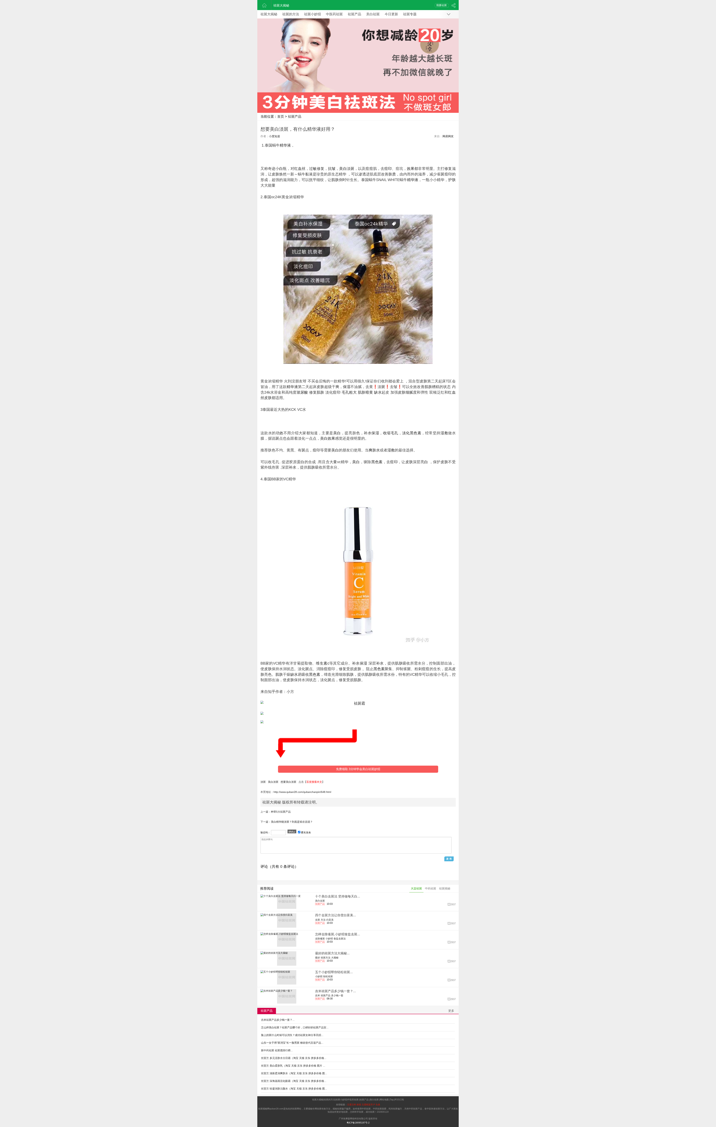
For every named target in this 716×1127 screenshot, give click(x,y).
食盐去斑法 (340, 938)
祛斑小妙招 (312, 14)
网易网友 (448, 136)
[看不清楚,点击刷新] (292, 831)
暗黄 (369, 392)
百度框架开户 (368, 1104)
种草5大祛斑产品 (281, 811)
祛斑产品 (354, 14)
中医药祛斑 (334, 14)
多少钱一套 (337, 995)
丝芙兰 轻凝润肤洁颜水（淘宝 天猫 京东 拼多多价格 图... (294, 1088)
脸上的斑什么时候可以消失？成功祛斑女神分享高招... (292, 1035)
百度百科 (351, 1104)
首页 (280, 116)
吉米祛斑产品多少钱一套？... (278, 1019)
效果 (410, 169)
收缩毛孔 (390, 433)
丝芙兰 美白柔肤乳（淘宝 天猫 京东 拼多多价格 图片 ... (293, 1065)
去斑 (317, 919)
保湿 (346, 387)
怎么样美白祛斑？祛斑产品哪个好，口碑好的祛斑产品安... (295, 1027)
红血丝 (299, 169)
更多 (451, 1010)
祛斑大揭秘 (281, 5)
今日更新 (391, 14)
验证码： (265, 832)
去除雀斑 (320, 938)
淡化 (406, 433)
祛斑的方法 (290, 14)
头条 (378, 1104)
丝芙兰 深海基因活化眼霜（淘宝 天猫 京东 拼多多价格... (293, 1080)
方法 (323, 919)
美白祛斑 (373, 14)
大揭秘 (334, 957)
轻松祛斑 (328, 976)
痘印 (388, 169)
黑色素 (415, 433)
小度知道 (274, 136)
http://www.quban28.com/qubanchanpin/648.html (302, 791)
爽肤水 (374, 450)
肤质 (392, 174)
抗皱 (331, 169)
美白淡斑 (273, 781)
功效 (279, 433)
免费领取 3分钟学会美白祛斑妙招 (358, 769)
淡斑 (263, 781)
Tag (392, 1099)
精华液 (285, 145)
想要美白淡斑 (288, 781)
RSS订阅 (399, 1099)
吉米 (317, 995)
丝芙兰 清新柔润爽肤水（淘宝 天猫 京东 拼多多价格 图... (294, 1073)
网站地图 (384, 1099)
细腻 (409, 392)
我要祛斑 (441, 5)
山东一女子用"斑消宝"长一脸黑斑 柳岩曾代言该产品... (292, 1042)
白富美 (330, 919)
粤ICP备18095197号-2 (358, 1122)
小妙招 (329, 938)
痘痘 (369, 169)
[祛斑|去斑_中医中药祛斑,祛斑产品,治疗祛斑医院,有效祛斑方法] (264, 5)
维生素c (322, 663)
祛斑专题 (410, 14)
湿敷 (444, 433)
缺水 (377, 392)
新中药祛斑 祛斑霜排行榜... (277, 1050)
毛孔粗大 (349, 392)
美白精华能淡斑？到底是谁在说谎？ (292, 821)
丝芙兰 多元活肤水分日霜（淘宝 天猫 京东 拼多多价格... (293, 1058)
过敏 (313, 169)
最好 (317, 957)
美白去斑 (320, 900)
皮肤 (275, 174)
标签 (359, 1104)
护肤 (452, 180)
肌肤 (335, 180)
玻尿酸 (302, 392)
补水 (367, 433)
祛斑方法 (325, 957)
